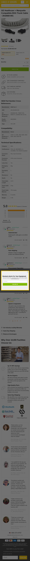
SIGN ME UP (15, 284)
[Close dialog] (27, 271)
